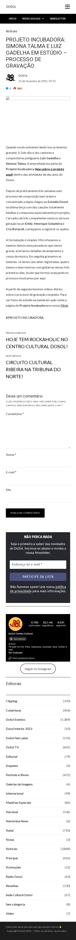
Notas (10, 839)
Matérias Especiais (18, 802)
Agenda (14, 28)
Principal (12, 858)
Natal (9, 830)
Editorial (11, 756)
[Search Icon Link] (27, 29)
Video (10, 913)
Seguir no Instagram (38, 669)
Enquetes (12, 765)
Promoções (13, 867)
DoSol (11, 7)
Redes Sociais (31, 18)
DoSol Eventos (15, 719)
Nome (11, 454)
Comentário (15, 414)
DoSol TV (12, 747)
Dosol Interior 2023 (19, 728)
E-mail (11, 472)
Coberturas (13, 710)
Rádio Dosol (14, 876)
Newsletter (57, 18)
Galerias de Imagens (19, 784)
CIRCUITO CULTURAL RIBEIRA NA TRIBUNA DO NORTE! (33, 369)
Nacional (12, 812)
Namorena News (17, 821)
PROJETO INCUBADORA (26, 317)
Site (8, 489)
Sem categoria (15, 904)
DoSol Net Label (17, 738)
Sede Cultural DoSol (19, 895)
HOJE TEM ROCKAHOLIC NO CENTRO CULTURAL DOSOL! (37, 342)
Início (12, 18)
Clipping (11, 701)
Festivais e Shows (17, 775)
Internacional (14, 793)
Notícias (11, 849)
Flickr (64, 305)
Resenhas (12, 886)
